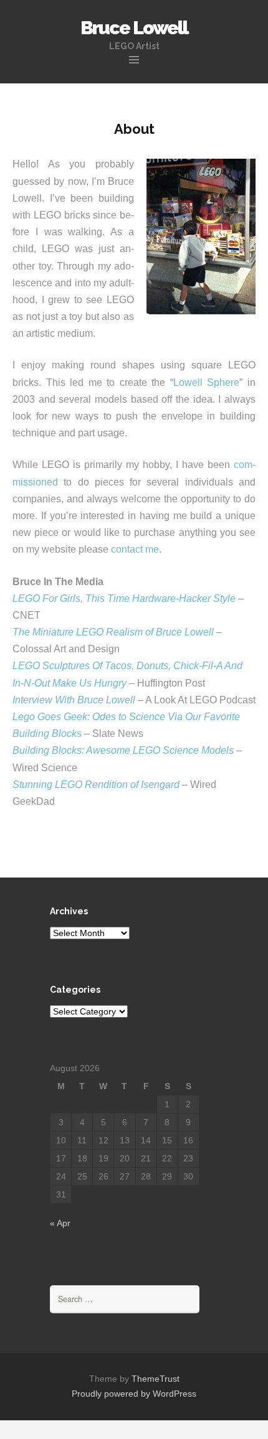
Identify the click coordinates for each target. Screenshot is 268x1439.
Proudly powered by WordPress (134, 1394)
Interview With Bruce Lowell (73, 700)
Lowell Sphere (206, 382)
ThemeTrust (155, 1379)
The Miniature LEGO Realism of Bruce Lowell (113, 632)
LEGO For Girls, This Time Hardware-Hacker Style (124, 598)
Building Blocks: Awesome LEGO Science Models (123, 750)
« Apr (60, 1223)
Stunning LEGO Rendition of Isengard (95, 784)
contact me (135, 549)
